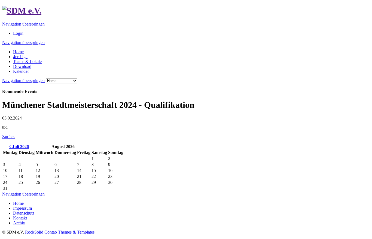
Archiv (19, 223)
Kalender (21, 71)
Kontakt (20, 218)
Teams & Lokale (27, 61)
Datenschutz (23, 213)
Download (22, 66)
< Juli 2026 (19, 146)
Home (18, 51)
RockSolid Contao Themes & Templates (59, 232)
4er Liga (20, 56)
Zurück (8, 136)
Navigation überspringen (23, 24)
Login (18, 33)
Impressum (22, 208)
